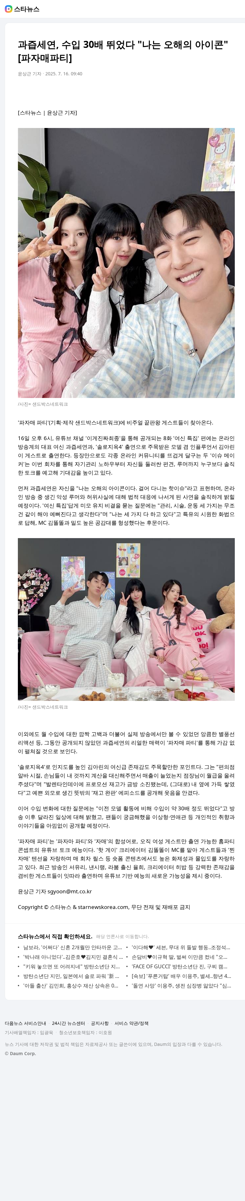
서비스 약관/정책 (132, 1023)
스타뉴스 (27, 9)
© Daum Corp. (20, 1053)
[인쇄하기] (228, 91)
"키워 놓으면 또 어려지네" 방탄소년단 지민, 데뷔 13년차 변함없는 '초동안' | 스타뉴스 (73, 966)
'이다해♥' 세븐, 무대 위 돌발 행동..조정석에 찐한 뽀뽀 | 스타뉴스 (182, 947)
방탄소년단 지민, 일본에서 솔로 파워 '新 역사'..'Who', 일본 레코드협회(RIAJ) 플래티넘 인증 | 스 (73, 976)
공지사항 (100, 1023)
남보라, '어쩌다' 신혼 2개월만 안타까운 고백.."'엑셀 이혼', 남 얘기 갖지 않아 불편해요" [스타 (73, 947)
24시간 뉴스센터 (68, 1023)
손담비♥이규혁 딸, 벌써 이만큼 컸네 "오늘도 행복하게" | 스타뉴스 (182, 956)
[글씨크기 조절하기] (215, 91)
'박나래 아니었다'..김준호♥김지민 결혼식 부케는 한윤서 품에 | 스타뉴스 (73, 956)
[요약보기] (177, 91)
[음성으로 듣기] (190, 91)
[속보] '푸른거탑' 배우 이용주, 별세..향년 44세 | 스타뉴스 (182, 976)
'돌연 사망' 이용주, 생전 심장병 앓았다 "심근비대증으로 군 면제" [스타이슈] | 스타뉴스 (182, 985)
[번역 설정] (203, 91)
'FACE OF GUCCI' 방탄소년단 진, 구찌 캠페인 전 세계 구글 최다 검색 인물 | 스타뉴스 (182, 966)
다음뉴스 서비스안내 (25, 1023)
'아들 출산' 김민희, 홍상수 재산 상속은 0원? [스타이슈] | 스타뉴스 (73, 985)
